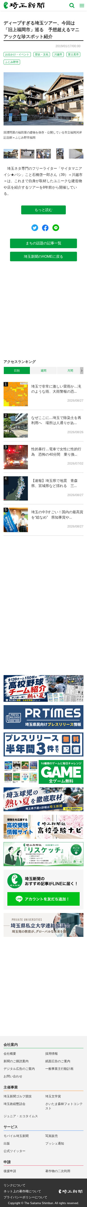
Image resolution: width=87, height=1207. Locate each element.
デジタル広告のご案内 (19, 1068)
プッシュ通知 (54, 1143)
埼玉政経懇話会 (14, 1104)
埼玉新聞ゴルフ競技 (18, 1096)
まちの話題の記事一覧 (43, 243)
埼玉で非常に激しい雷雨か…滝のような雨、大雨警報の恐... (56, 388)
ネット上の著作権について (22, 1191)
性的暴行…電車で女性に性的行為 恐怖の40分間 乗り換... (56, 451)
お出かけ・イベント (17, 54)
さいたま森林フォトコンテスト (64, 1106)
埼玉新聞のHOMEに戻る (43, 256)
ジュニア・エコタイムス (21, 1116)
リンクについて (14, 1185)
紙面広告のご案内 (57, 1061)
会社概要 (10, 1053)
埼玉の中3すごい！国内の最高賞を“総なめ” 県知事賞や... (57, 514)
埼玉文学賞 (53, 1096)
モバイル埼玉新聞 (16, 1136)
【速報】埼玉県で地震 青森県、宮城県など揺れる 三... (54, 483)
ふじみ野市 (12, 62)
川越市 (58, 54)
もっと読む (43, 210)
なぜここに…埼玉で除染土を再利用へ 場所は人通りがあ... (56, 420)
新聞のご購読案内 (16, 1061)
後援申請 (10, 1171)
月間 (70, 370)
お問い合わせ (13, 1076)
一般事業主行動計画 (59, 1068)
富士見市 (73, 54)
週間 (43, 370)
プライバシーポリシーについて (25, 1197)
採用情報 (51, 1053)
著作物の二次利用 (57, 1171)
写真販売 (51, 1136)
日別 (17, 370)
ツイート (34, 227)
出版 (7, 1143)
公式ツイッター (14, 1151)
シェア (45, 227)
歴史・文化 (41, 54)
